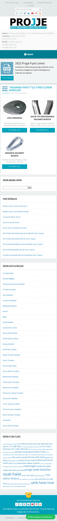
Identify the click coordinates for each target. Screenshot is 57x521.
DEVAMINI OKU (14, 130)
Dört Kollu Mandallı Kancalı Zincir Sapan (19, 249)
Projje (14, 509)
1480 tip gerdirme (47, 449)
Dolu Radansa (14, 118)
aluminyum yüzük (8, 452)
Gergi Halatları (8, 344)
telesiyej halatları (39, 476)
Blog (5, 317)
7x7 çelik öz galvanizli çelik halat (32, 447)
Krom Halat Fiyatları (11, 425)
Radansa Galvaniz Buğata (14, 154)
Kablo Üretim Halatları (11, 355)
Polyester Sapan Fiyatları (13, 393)
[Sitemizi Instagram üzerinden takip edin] (24, 13)
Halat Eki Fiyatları (10, 349)
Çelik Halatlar (8, 322)
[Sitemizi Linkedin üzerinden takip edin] (28, 13)
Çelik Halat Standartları (23, 484)
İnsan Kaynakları (45, 3)
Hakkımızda (28, 3)
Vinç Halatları (8, 295)
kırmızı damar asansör (30, 463)
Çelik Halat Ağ (11, 484)
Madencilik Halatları (11, 376)
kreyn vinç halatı (15, 463)
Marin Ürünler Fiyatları (11, 415)
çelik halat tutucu (8, 486)
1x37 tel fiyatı (7, 444)
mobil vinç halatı (44, 466)
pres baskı (20, 470)
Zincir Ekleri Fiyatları (11, 371)
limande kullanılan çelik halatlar (13, 467)
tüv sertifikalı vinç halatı (26, 479)
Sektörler (7, 420)
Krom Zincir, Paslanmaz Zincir (15, 228)
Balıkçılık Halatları (10, 306)
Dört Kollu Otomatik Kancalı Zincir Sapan (19, 238)
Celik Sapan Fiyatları (11, 382)
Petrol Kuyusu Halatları (12, 409)
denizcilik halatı (23, 455)
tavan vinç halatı (28, 475)
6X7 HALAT (14, 444)
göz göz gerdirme (12, 461)
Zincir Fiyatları (8, 360)
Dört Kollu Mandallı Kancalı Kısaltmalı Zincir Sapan (23, 244)
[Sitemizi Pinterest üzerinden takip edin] (36, 13)
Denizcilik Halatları (10, 333)
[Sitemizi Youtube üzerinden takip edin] (32, 13)
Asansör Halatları (10, 300)
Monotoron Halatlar (11, 387)
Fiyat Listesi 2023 (12, 3)
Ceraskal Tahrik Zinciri (12, 217)
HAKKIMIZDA (10, 518)
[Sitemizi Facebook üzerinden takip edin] (17, 13)
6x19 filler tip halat (25, 444)
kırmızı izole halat (46, 463)
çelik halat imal (42, 482)
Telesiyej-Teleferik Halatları (14, 284)
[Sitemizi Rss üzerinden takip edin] (40, 13)
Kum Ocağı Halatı (9, 366)
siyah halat (12, 474)
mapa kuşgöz (30, 466)
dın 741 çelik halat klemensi (37, 455)
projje (28, 469)
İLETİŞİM (31, 5)
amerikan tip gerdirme (24, 452)
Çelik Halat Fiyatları (10, 338)
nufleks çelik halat (9, 470)
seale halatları (42, 469)
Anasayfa (5, 93)
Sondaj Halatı (8, 273)
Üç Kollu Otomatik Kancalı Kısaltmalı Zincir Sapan (22, 255)
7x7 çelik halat (15, 446)
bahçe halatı (40, 451)
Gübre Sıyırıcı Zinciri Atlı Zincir (15, 206)
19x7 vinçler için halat (35, 449)
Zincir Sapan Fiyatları (11, 404)
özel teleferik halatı (20, 486)
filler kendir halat (18, 457)
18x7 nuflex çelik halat (19, 449)
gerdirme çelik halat (35, 457)
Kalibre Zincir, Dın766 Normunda (16, 211)
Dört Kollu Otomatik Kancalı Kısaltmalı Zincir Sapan (23, 233)
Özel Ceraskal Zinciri (11, 222)
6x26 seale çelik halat (40, 444)
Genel (5, 311)
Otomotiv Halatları (10, 398)
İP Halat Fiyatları (9, 289)
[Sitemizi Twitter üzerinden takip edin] (20, 13)
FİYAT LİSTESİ (7, 78)
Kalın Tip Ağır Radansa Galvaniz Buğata (42, 118)
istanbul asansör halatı (27, 460)
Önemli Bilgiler (9, 278)
